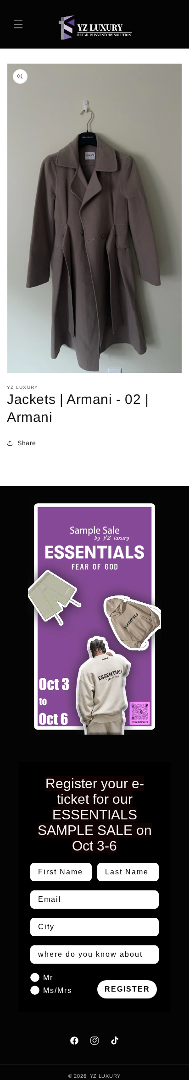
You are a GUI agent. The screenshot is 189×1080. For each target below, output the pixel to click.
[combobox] (91, 927)
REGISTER (127, 989)
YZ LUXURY (105, 1076)
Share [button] (26, 443)
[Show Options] (150, 927)
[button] (18, 24)
